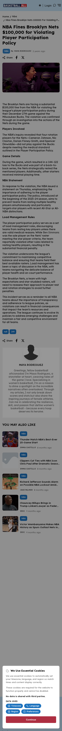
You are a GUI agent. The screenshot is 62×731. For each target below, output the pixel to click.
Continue (31, 719)
